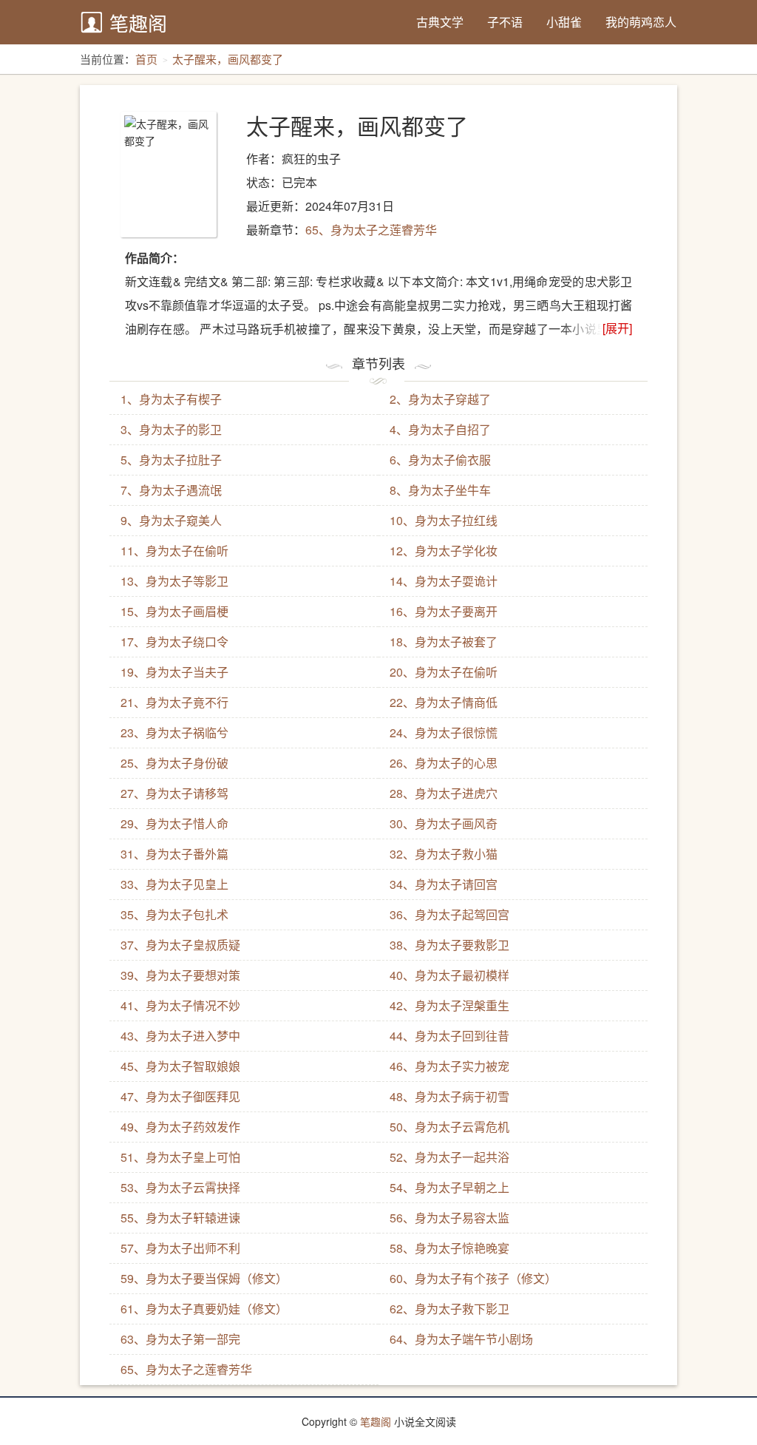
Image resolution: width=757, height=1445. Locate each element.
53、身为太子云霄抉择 (180, 1187)
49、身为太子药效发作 (180, 1126)
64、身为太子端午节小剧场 (461, 1338)
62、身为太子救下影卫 (449, 1308)
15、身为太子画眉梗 (174, 611)
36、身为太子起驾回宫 (449, 914)
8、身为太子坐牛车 (440, 489)
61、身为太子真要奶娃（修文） (204, 1308)
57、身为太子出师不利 (180, 1247)
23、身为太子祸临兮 (174, 732)
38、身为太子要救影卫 (449, 944)
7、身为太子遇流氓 (171, 489)
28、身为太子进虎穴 (444, 793)
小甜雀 (564, 21)
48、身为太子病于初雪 (449, 1096)
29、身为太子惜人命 (174, 823)
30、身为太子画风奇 (444, 823)
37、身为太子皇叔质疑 (180, 944)
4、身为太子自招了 (440, 429)
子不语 (505, 21)
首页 (146, 59)
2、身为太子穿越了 (440, 398)
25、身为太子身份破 (174, 762)
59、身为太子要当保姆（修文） (204, 1278)
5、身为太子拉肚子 (171, 459)
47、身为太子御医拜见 (180, 1096)
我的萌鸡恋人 (640, 21)
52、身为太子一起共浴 (449, 1156)
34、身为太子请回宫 (444, 884)
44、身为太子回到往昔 (449, 1035)
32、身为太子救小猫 (444, 853)
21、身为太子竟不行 (174, 702)
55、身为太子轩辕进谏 (180, 1217)
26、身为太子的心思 (444, 762)
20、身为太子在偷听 (444, 671)
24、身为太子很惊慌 (444, 732)
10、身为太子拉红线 (444, 520)
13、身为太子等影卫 (174, 580)
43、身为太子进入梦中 (180, 1035)
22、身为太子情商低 (444, 702)
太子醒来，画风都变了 (227, 59)
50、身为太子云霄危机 (449, 1126)
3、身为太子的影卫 (171, 429)
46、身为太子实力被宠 (449, 1066)
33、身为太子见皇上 (174, 884)
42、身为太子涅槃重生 (449, 1005)
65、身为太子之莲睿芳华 (371, 229)
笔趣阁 (138, 22)
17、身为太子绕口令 (174, 641)
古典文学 (440, 21)
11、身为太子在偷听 (174, 550)
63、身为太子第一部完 (180, 1338)
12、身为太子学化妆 (444, 550)
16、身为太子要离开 (444, 611)
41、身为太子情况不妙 (180, 1005)
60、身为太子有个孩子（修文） (473, 1278)
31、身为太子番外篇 (174, 853)
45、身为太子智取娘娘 (180, 1066)
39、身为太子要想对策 (180, 975)
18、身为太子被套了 (444, 641)
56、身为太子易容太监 (449, 1217)
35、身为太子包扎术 (174, 914)
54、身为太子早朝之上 (449, 1187)
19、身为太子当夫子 (174, 671)
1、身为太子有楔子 (171, 398)
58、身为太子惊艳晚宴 (449, 1247)
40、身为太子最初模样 (449, 975)
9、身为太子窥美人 (171, 520)
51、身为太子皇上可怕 (180, 1156)
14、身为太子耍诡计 (444, 580)
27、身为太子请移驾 (174, 793)
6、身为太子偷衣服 (440, 459)
